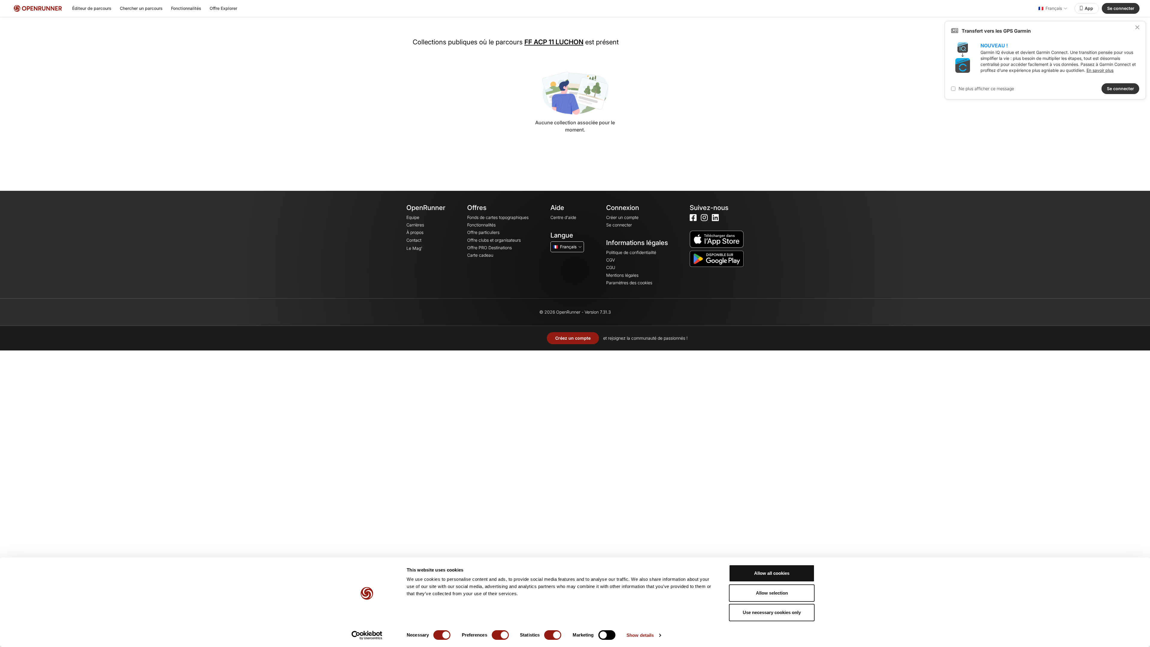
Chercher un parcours (141, 8)
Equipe (412, 217)
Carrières (415, 224)
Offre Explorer (223, 8)
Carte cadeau (480, 255)
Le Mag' (414, 248)
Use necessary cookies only (772, 612)
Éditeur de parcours (91, 8)
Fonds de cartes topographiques (498, 217)
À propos (414, 232)
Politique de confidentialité (631, 252)
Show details (640, 635)
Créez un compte (573, 338)
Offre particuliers (483, 232)
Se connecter (1120, 8)
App (1089, 8)
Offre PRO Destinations (489, 247)
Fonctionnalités (186, 8)
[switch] (500, 635)
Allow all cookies (771, 573)
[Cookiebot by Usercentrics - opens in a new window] (367, 635)
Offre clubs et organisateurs (494, 240)
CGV (610, 259)
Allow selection (772, 592)
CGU (610, 267)
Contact (413, 240)
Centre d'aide (563, 217)
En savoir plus (1100, 70)
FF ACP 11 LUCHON (553, 42)
